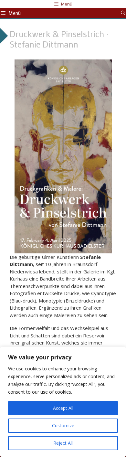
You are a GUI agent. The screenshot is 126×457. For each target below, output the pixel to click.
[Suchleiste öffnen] (123, 13)
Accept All (63, 408)
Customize (63, 425)
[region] (63, 401)
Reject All (63, 443)
